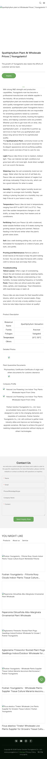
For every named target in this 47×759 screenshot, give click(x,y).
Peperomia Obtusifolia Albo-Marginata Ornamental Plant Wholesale (21, 614)
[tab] (23, 86)
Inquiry (9, 76)
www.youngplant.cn (11, 752)
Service (25, 540)
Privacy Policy (32, 752)
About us (16, 540)
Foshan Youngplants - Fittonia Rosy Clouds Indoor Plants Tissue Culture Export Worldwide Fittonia (20, 576)
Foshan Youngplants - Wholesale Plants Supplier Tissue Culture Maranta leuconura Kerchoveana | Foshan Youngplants (23, 690)
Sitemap (22, 752)
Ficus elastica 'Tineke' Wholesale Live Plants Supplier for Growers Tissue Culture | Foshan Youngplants (23, 728)
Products (6, 540)
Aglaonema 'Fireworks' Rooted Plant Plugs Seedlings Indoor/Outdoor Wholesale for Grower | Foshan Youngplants (23, 652)
